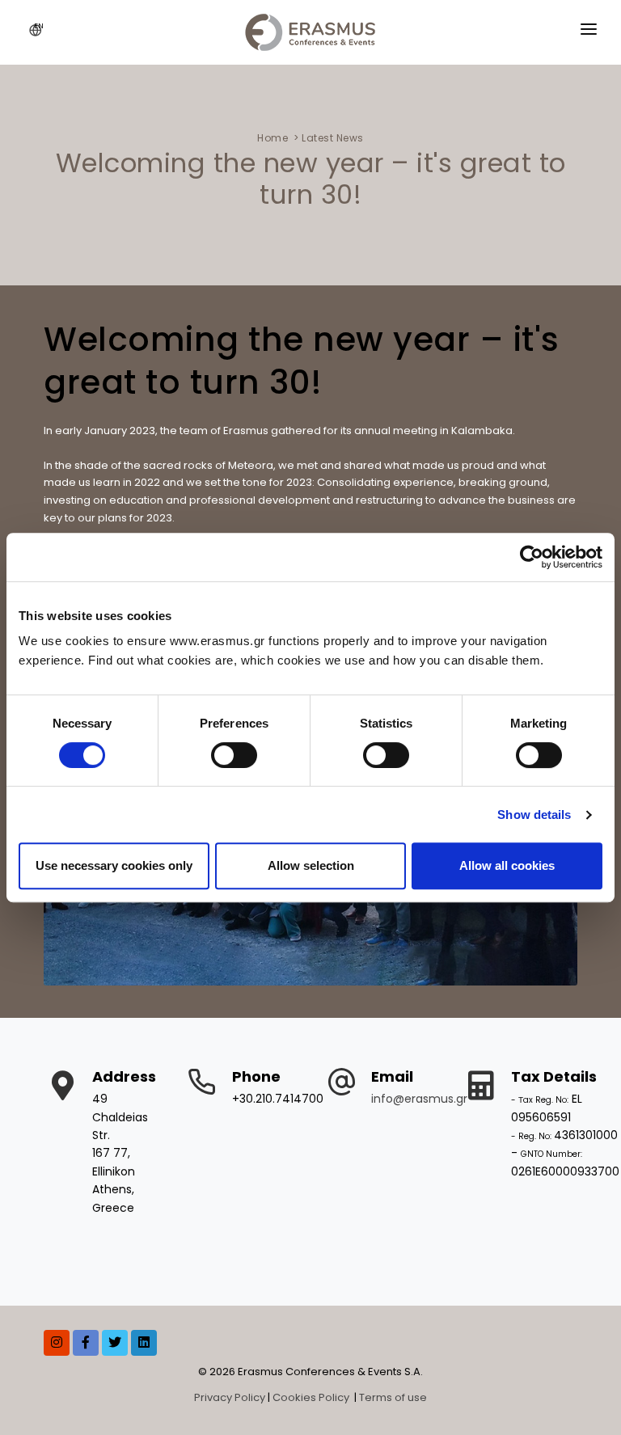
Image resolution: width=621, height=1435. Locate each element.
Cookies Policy (312, 1397)
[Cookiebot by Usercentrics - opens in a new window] (531, 557)
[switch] (234, 755)
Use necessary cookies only (114, 865)
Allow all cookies (507, 865)
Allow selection (311, 865)
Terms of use (393, 1397)
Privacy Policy (229, 1397)
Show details (534, 814)
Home (272, 138)
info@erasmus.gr (419, 1099)
